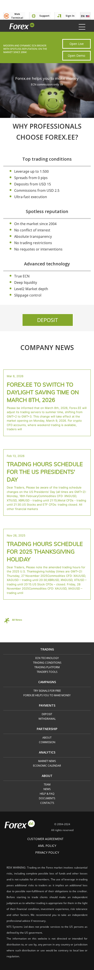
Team (47, 784)
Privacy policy (47, 852)
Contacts (47, 803)
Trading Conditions (47, 662)
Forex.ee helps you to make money (47, 695)
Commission (47, 742)
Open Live (77, 44)
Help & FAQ (47, 794)
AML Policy (47, 846)
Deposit (47, 319)
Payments (47, 705)
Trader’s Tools (47, 672)
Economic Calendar (47, 765)
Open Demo (76, 55)
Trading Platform (47, 667)
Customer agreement (45, 839)
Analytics (47, 752)
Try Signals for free (47, 691)
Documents (47, 798)
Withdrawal (47, 719)
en (83, 16)
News (47, 789)
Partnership (47, 729)
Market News (47, 761)
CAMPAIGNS (47, 682)
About (47, 737)
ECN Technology (47, 658)
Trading (47, 649)
